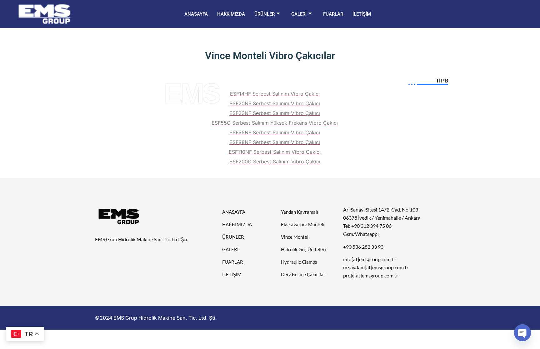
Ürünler (264, 14)
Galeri (299, 14)
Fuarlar (333, 14)
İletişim (361, 14)
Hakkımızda (231, 14)
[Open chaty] (522, 332)
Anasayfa (196, 14)
